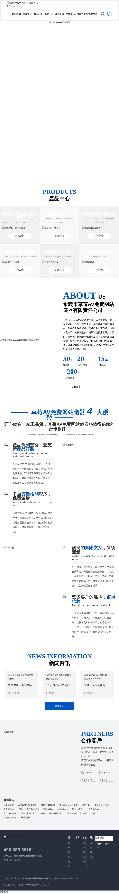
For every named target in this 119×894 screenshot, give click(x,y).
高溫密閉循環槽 (20, 252)
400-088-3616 (17, 849)
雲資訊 (20, 884)
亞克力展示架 (78, 809)
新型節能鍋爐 (55, 813)
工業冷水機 (71, 813)
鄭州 (73, 878)
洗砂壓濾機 (25, 817)
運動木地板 (48, 809)
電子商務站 (9, 809)
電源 (20, 809)
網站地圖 (45, 884)
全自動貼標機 (33, 809)
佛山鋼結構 (63, 809)
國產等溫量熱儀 (48, 805)
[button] (111, 94)
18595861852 (16, 860)
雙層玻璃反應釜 (59, 252)
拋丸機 (83, 813)
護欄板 (42, 813)
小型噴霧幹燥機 (101, 805)
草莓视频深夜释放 (99, 213)
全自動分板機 (10, 813)
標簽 (13, 884)
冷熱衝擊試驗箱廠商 (27, 805)
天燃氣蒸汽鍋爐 (27, 813)
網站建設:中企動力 (62, 878)
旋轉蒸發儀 (99, 252)
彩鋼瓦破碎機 (10, 817)
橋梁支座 (86, 805)
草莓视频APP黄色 (59, 213)
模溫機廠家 (9, 805)
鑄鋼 (93, 813)
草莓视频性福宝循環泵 (19, 216)
